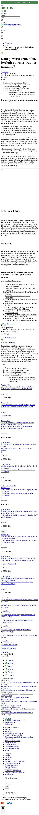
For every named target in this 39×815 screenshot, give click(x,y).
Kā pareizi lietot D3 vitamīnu (10, 707)
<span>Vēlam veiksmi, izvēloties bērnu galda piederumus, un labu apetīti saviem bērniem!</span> (22, 94)
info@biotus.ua (10, 722)
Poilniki (3, 220)
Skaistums (11, 663)
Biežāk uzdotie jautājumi (13, 771)
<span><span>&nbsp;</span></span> (17, 85)
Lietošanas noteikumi (12, 746)
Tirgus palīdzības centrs (12, 741)
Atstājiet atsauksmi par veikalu (15, 773)
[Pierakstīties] (7, 786)
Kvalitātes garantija (11, 769)
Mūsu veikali (9, 774)
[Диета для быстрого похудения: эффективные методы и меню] (19, 616)
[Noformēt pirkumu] (2, 34)
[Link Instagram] (9, 794)
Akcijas (7, 756)
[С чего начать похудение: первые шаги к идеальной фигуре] (19, 631)
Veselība (10, 660)
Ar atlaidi (8, 757)
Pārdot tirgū (9, 739)
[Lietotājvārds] (2, 28)
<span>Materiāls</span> (13, 90)
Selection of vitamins (12, 748)
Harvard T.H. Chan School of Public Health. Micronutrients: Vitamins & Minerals (19, 308)
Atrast (3, 22)
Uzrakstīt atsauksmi (9, 564)
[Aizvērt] (3, 808)
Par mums (8, 729)
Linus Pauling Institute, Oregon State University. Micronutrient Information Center (21, 315)
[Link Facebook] (6, 794)
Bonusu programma (11, 765)
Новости (10, 675)
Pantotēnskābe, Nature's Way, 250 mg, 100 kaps (16, 389)
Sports (9, 666)
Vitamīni (10, 669)
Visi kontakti (9, 724)
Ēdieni (3, 251)
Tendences (8, 750)
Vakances (8, 731)
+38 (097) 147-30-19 (14, 25)
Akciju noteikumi (10, 743)
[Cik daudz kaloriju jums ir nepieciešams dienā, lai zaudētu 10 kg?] (19, 711)
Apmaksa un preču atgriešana (14, 761)
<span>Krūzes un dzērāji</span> (16, 87)
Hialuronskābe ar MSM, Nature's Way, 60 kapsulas (17, 560)
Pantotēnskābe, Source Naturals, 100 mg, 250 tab (17, 407)
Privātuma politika (11, 744)
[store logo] (7, 9)
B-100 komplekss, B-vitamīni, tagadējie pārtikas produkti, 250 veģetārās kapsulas (16, 427)
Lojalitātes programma (12, 763)
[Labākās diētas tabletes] (19, 645)
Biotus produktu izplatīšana (14, 735)
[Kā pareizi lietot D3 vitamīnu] (11, 705)
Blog (6, 45)
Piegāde (7, 759)
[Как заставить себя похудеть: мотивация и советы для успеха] (19, 601)
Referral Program (10, 767)
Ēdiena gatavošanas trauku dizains (16, 83)
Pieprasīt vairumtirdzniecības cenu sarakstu (19, 737)
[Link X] (15, 794)
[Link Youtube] (12, 794)
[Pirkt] (3, 532)
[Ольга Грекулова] (7, 324)
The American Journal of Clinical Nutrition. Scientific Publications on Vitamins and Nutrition (21, 319)
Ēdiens (9, 672)
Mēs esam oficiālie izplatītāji (14, 733)
